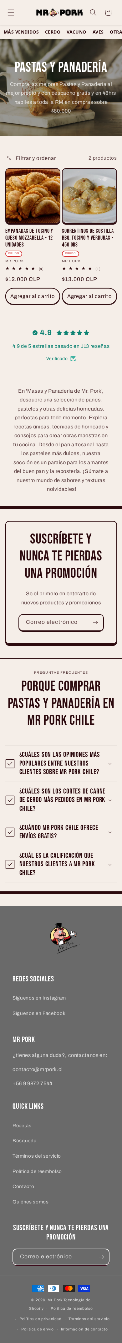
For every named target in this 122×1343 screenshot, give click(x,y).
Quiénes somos (31, 1201)
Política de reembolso (37, 1171)
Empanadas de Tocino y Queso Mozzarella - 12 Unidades (29, 238)
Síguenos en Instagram (39, 998)
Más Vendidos (21, 32)
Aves (98, 32)
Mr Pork (55, 1300)
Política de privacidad (40, 1319)
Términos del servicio (37, 1156)
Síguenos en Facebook (39, 1013)
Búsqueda (24, 1140)
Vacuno (76, 32)
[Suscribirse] (95, 622)
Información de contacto (84, 1329)
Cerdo (52, 32)
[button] (10, 12)
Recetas (22, 1125)
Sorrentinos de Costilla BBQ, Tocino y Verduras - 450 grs (88, 238)
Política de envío (37, 1329)
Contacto (23, 1186)
